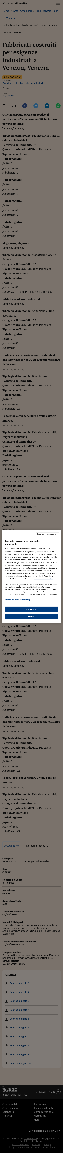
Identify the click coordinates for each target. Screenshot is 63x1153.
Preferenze (31, 609)
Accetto (31, 616)
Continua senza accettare (47, 534)
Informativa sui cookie (43, 579)
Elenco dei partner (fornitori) (17, 600)
